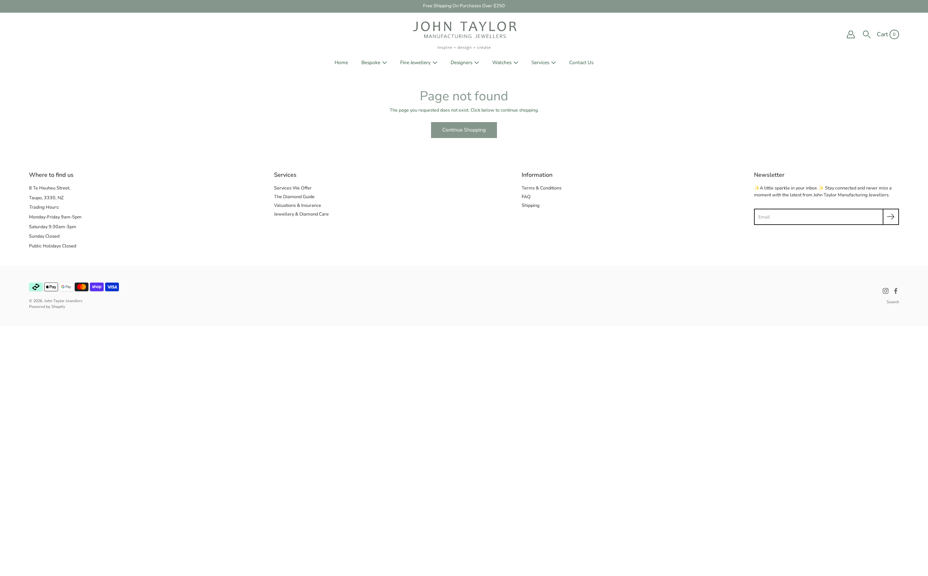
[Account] (851, 34)
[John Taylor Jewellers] (464, 34)
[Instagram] (885, 291)
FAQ (526, 196)
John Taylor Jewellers (63, 301)
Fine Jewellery (415, 62)
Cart (882, 34)
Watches (501, 62)
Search (893, 302)
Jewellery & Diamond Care (301, 214)
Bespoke (370, 62)
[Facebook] (895, 291)
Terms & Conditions (542, 188)
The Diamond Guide (294, 196)
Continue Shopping (464, 129)
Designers (461, 62)
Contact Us (581, 62)
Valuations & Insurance (297, 205)
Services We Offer (293, 188)
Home (341, 62)
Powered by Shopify (47, 306)
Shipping (530, 205)
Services (540, 62)
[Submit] (891, 217)
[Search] (867, 34)
